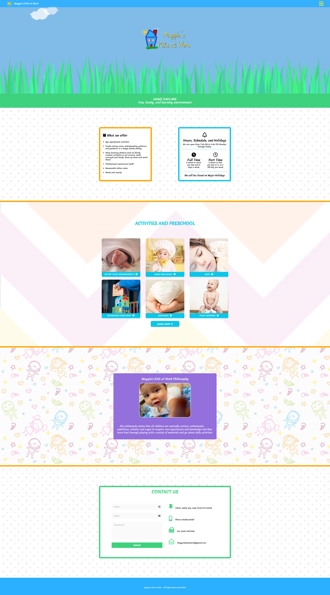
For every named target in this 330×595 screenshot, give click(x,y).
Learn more (164, 324)
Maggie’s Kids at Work (26, 3)
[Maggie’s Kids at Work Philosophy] (165, 416)
